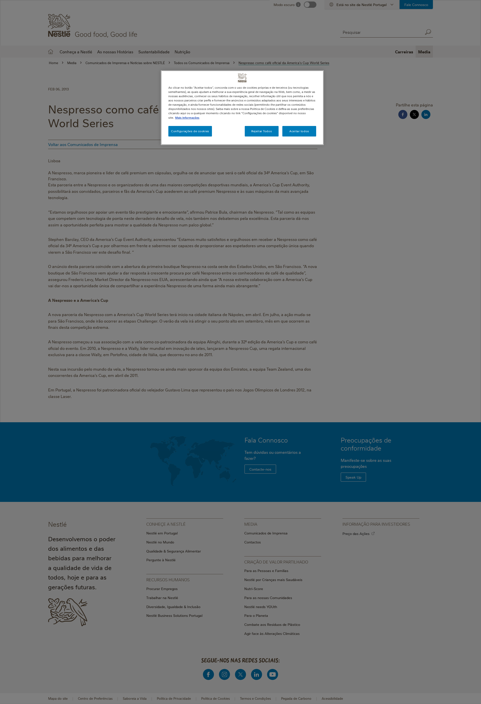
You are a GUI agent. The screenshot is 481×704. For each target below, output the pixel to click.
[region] (242, 107)
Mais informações (187, 117)
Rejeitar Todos (261, 131)
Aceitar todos (299, 131)
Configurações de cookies (190, 131)
